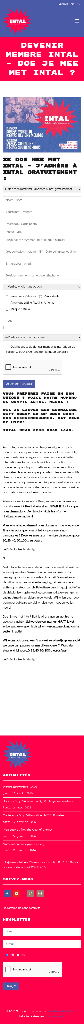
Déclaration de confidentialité (21, 908)
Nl (78, 3)
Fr (72, 3)
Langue (63, 3)
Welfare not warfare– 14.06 (20, 787)
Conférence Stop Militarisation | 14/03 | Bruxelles (33, 815)
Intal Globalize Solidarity (63, 1011)
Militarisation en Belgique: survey (23, 844)
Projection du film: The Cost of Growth (28, 829)
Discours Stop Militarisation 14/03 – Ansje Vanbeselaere (38, 801)
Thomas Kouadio (55, 1016)
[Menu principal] (77, 21)
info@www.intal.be (14, 862)
